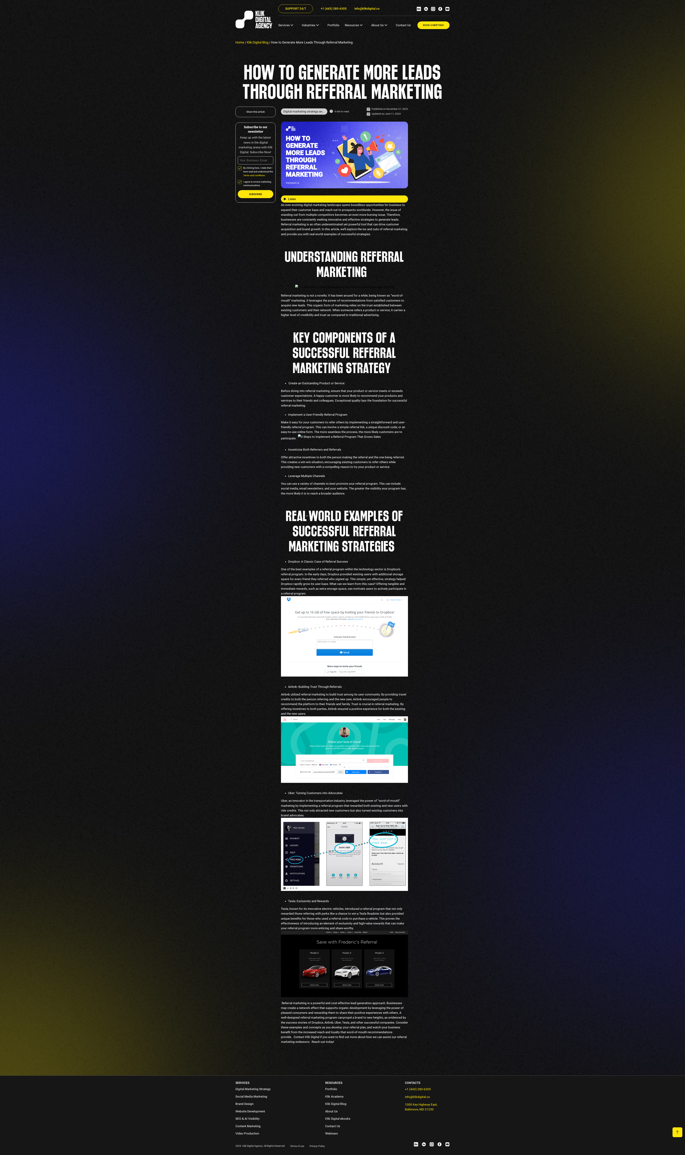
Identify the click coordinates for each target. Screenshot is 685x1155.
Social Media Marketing (251, 1096)
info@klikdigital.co (367, 8)
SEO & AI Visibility (247, 1118)
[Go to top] (677, 1132)
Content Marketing (248, 1126)
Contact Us (403, 25)
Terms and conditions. (254, 175)
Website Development (250, 1111)
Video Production (247, 1133)
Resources (352, 25)
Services (284, 25)
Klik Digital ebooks (337, 1118)
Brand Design (244, 1104)
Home (239, 42)
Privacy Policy (317, 1146)
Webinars (331, 1133)
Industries (308, 25)
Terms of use (297, 1146)
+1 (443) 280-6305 (334, 8)
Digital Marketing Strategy (253, 1089)
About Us (377, 25)
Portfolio (333, 25)
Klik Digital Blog (257, 42)
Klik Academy (334, 1096)
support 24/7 (295, 8)
